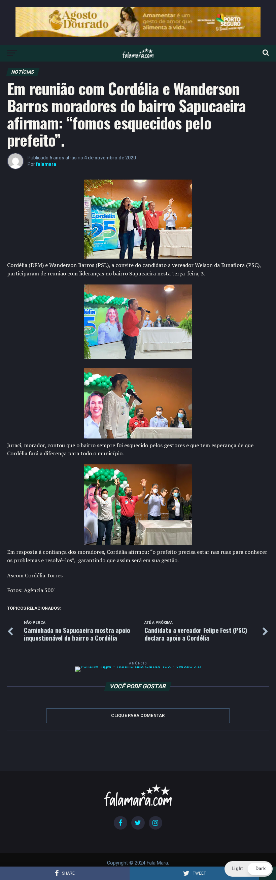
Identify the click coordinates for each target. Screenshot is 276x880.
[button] (249, 869)
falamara (46, 164)
